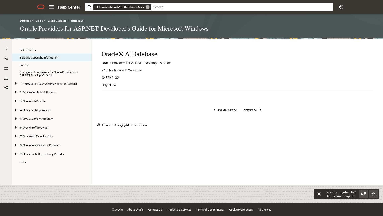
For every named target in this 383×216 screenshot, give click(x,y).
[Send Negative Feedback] (363, 194)
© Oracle (117, 209)
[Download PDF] (6, 78)
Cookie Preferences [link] (241, 209)
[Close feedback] (319, 194)
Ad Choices (264, 209)
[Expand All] (6, 58)
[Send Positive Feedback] (373, 194)
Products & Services (179, 209)
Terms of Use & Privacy (210, 209)
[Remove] (147, 7)
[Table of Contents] (6, 48)
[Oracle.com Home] (41, 7)
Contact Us (155, 209)
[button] (51, 6)
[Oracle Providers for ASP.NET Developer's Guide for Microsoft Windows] (6, 68)
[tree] (52, 106)
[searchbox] (242, 7)
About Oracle (135, 209)
